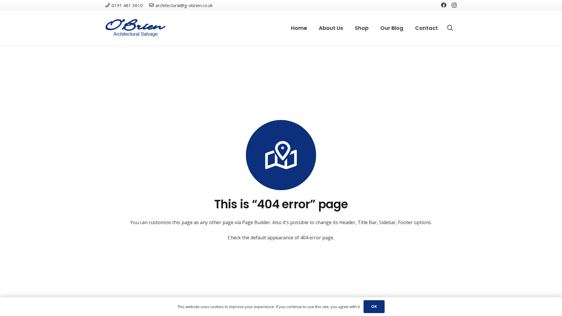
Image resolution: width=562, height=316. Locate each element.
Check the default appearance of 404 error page (280, 237)
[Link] (135, 28)
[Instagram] (454, 5)
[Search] (450, 28)
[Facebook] (443, 5)
